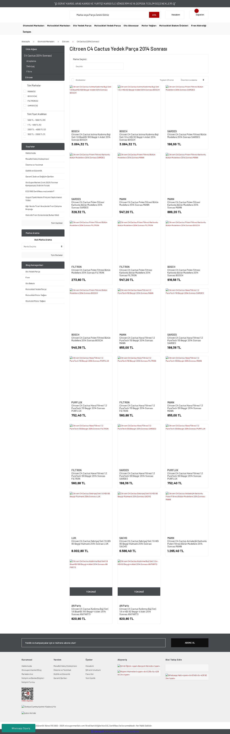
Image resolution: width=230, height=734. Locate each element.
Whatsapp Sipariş (21, 728)
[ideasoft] (97, 731)
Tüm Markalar (57, 255)
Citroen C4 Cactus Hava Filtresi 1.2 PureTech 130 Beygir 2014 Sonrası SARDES (137, 476)
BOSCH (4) (32, 96)
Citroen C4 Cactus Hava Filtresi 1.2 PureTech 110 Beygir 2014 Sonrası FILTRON (137, 408)
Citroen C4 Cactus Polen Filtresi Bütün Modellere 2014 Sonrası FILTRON (90, 271)
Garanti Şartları (60, 678)
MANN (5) (31, 91)
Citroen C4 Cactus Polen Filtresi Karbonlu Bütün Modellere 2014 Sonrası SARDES (87, 205)
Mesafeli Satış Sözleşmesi (65, 666)
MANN (122, 198)
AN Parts (76, 605)
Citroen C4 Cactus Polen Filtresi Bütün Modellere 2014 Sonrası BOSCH (90, 339)
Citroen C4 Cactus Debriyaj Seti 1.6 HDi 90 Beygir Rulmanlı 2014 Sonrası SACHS (139, 544)
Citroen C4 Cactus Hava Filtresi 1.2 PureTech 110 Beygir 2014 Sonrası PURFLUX (89, 408)
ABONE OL (190, 642)
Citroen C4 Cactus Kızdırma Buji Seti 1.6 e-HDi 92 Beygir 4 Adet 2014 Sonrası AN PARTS (137, 611)
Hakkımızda (27, 666)
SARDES (172, 131)
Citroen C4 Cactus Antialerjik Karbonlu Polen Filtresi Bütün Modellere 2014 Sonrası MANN (187, 544)
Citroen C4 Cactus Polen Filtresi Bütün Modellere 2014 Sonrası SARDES (186, 135)
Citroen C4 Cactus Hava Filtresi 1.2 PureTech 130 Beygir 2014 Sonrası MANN (185, 408)
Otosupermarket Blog (31, 670)
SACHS (123, 537)
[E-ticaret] (114, 731)
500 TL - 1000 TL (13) (36, 120)
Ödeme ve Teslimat (62, 670)
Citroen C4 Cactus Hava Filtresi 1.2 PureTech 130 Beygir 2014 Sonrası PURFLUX (185, 476)
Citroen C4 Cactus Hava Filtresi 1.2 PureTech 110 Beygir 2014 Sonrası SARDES (185, 340)
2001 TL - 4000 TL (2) (37, 129)
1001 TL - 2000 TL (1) (36, 134)
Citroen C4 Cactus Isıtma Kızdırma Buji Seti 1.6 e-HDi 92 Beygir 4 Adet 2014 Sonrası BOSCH (138, 137)
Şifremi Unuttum (93, 670)
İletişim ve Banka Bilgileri (33, 678)
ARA (154, 15)
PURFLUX (76, 402)
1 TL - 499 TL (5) (34, 124)
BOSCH (75, 131)
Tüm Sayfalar (57, 223)
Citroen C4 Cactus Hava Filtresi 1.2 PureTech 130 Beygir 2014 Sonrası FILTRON (89, 476)
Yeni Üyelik (90, 678)
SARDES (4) (33, 105)
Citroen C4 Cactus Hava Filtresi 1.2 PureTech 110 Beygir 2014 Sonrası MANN (137, 340)
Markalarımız (27, 674)
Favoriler (90, 674)
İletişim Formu (28, 682)
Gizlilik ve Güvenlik (62, 674)
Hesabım (90, 666)
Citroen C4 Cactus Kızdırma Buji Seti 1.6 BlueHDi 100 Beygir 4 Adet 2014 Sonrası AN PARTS (89, 611)
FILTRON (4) (33, 101)
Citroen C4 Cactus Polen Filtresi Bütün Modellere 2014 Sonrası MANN (138, 203)
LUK (73, 537)
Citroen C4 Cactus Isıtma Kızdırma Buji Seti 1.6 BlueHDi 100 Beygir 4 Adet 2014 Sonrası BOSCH (90, 137)
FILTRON (76, 266)
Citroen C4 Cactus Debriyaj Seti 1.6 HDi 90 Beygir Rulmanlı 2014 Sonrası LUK (91, 542)
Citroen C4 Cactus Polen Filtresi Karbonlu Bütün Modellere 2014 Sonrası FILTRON (135, 272)
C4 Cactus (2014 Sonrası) (88, 41)
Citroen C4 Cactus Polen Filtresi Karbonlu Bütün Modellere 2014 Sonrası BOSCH (183, 272)
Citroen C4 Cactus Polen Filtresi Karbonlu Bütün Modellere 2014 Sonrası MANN (183, 205)
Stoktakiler (81, 80)
